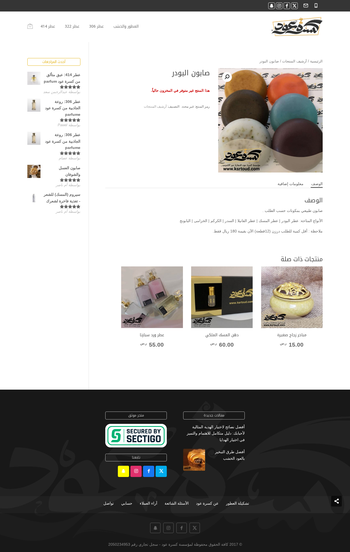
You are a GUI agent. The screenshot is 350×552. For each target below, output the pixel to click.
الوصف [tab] (317, 184)
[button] (227, 77)
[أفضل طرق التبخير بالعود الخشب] (194, 461)
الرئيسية (316, 61)
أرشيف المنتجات (294, 61)
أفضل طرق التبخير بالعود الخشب (230, 455)
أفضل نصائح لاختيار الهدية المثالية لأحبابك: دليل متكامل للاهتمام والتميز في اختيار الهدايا (216, 433)
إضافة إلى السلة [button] (222, 354)
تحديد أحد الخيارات (291, 354)
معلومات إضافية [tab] (291, 184)
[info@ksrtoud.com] (305, 5)
